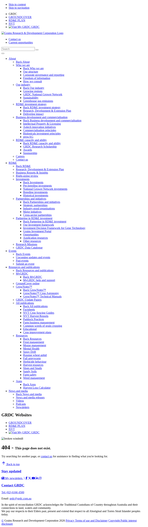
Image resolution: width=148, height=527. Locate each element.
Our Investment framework (38, 224)
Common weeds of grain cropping (42, 325)
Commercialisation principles (39, 130)
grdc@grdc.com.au (20, 498)
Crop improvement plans (37, 332)
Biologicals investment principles (42, 133)
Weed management (34, 377)
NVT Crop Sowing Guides (38, 312)
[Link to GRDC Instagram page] (40, 478)
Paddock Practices (33, 319)
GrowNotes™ (24, 286)
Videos (20, 400)
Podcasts (21, 404)
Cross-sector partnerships (37, 215)
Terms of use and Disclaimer (91, 520)
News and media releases (30, 397)
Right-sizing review (27, 175)
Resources (22, 335)
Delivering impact (33, 114)
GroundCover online (28, 283)
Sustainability (30, 97)
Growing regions (32, 91)
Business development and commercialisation (42, 117)
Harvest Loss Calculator (37, 387)
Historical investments (35, 195)
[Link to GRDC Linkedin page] (37, 478)
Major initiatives (32, 211)
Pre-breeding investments (37, 185)
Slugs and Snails (32, 368)
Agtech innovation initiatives (39, 127)
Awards (27, 149)
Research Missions (26, 244)
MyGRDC (22, 273)
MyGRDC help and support (39, 280)
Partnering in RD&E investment (34, 218)
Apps (19, 381)
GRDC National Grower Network (42, 94)
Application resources (35, 237)
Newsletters (22, 407)
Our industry (23, 84)
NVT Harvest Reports (35, 316)
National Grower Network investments (45, 188)
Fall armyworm (32, 358)
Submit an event (25, 263)
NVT (12, 23)
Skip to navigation (19, 7)
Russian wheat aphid (35, 355)
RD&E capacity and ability (31, 140)
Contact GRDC (12, 485)
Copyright (114, 520)
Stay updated (11, 471)
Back (19, 61)
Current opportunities (21, 42)
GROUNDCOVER (20, 17)
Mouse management (34, 345)
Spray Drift (29, 351)
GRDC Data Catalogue (29, 247)
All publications (25, 303)
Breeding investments (35, 192)
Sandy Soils (30, 371)
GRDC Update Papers (29, 299)
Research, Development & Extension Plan (47, 110)
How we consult (32, 81)
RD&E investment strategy (31, 104)
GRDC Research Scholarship (40, 146)
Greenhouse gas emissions (38, 100)
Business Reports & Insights (32, 172)
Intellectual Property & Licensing (42, 123)
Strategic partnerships (35, 205)
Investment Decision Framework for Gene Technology (54, 228)
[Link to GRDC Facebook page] (27, 478)
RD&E (13, 162)
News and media (18, 390)
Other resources (32, 241)
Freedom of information (36, 78)
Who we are (23, 65)
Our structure (30, 71)
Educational (30, 329)
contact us (46, 456)
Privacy (70, 520)
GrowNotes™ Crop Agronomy (41, 293)
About (12, 58)
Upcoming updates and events (33, 257)
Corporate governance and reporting (43, 74)
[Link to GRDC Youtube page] (34, 478)
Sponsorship (30, 153)
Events (12, 250)
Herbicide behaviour (34, 361)
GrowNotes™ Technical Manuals (42, 296)
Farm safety (29, 374)
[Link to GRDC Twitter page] (30, 478)
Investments (22, 179)
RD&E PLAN (17, 20)
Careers (20, 156)
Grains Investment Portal (37, 231)
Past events (22, 260)
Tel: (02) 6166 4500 (12, 492)
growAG (28, 136)
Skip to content (17, 4)
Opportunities (31, 234)
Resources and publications (24, 267)
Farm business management (39, 322)
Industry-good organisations (39, 208)
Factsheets (29, 309)
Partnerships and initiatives (31, 198)
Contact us (15, 39)
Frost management (33, 342)
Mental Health (31, 348)
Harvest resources (33, 364)
